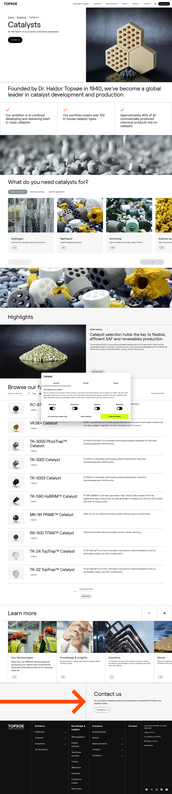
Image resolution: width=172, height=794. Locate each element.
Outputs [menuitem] (39, 737)
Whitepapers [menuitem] (78, 737)
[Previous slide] (20, 262)
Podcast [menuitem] (75, 773)
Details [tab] (86, 383)
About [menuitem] (125, 4)
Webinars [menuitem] (76, 767)
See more (86, 596)
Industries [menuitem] (40, 743)
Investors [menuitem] (147, 4)
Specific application (57, 192)
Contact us (164, 4)
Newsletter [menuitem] (148, 745)
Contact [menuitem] (132, 726)
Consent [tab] (56, 383)
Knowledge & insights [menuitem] (80, 4)
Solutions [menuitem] (97, 4)
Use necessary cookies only (57, 416)
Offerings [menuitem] (40, 732)
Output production (17, 192)
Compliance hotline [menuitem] (152, 737)
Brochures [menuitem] (76, 788)
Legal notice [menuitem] (149, 732)
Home (11, 17)
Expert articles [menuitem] (75, 744)
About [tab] (116, 383)
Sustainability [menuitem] (99, 732)
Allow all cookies (115, 416)
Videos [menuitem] (74, 761)
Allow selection (86, 416)
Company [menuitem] (97, 726)
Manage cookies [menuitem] (151, 741)
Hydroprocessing (37, 192)
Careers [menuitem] (135, 4)
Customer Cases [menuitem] (76, 781)
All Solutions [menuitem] (41, 749)
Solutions (21, 17)
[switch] (75, 408)
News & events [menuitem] (111, 4)
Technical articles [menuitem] (76, 754)
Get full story (97, 372)
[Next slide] (152, 262)
